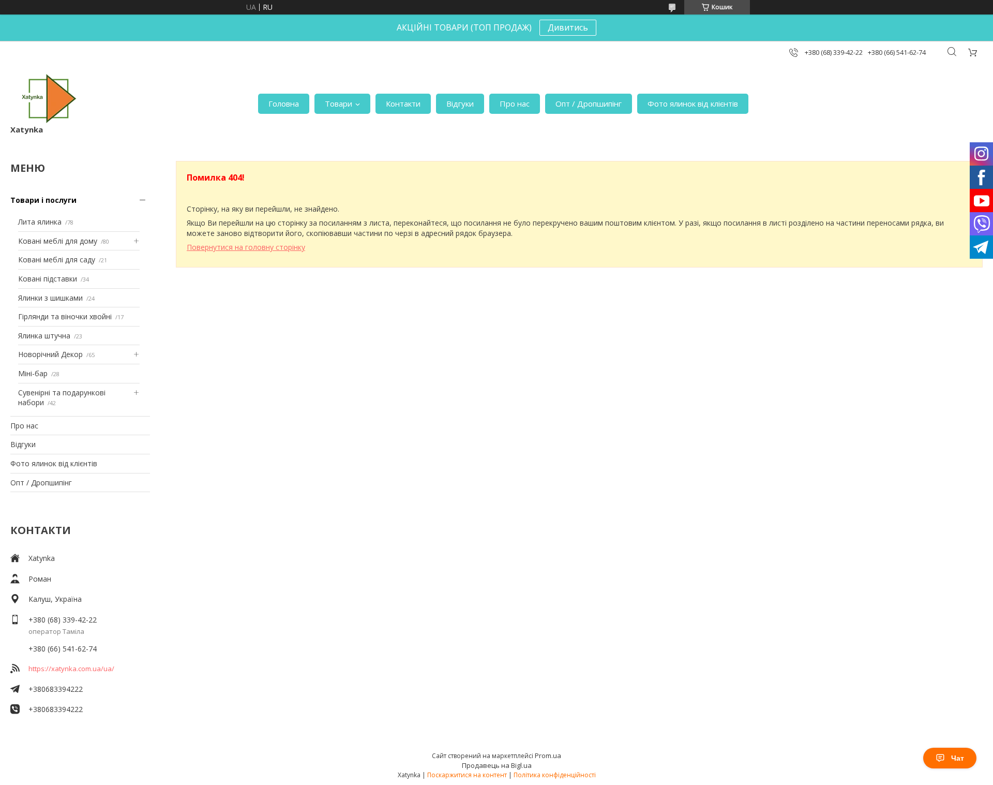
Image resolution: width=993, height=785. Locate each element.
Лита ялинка (40, 222)
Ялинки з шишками (50, 298)
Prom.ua (548, 755)
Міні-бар (33, 373)
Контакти (403, 103)
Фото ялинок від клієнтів (693, 103)
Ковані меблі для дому (57, 241)
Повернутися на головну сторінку (246, 247)
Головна (283, 103)
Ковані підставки (47, 279)
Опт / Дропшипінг (588, 103)
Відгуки (460, 103)
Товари (338, 103)
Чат (957, 758)
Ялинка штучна (44, 335)
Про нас (515, 103)
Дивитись (568, 27)
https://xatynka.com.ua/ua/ (71, 668)
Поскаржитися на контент (467, 775)
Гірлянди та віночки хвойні (65, 316)
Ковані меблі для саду (56, 259)
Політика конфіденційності (555, 775)
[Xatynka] (49, 98)
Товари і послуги (43, 200)
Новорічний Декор (50, 354)
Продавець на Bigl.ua (497, 765)
